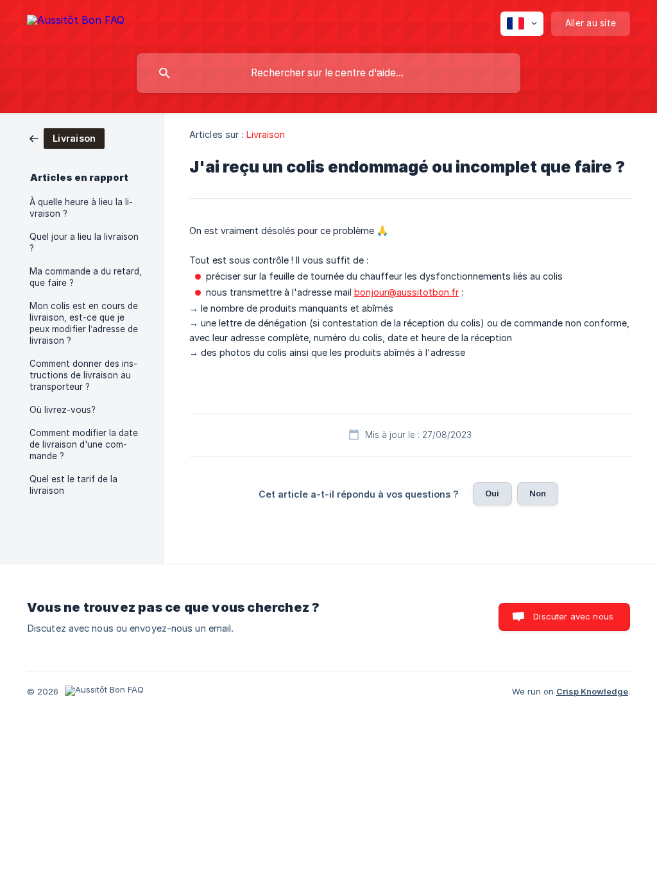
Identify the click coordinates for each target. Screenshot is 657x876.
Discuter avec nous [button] (573, 616)
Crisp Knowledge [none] (592, 691)
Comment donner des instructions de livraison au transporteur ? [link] (83, 375)
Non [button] (537, 493)
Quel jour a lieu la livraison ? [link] (84, 242)
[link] (67, 137)
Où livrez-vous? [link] (63, 410)
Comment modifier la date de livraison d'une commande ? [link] (84, 444)
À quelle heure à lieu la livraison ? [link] (81, 208)
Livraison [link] (266, 134)
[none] (75, 22)
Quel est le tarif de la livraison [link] (73, 485)
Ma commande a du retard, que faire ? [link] (86, 277)
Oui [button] (492, 493)
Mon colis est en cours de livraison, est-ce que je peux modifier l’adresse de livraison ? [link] (84, 323)
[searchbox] (328, 73)
